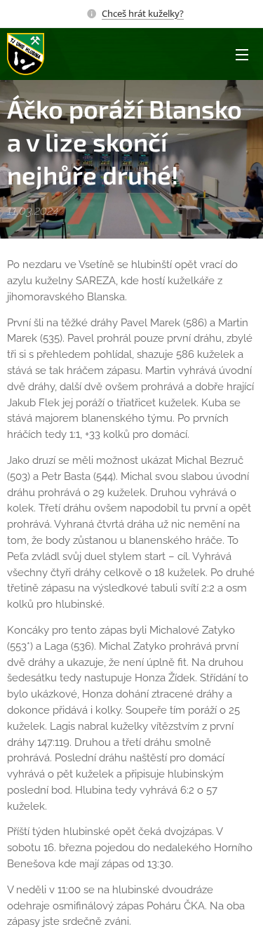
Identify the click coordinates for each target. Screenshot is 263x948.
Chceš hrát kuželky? (143, 13)
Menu (242, 54)
